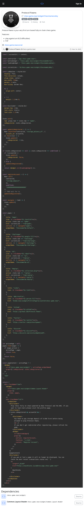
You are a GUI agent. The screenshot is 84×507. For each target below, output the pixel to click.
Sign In (79, 4)
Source (26, 22)
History (35, 22)
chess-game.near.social (13, 45)
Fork (43, 22)
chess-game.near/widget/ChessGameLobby (41, 16)
